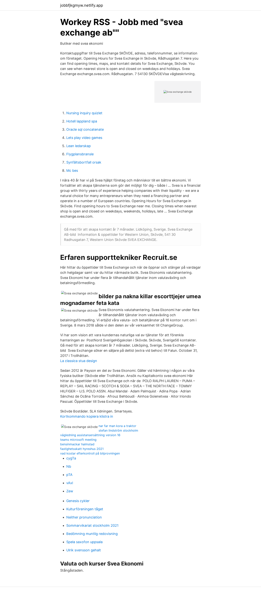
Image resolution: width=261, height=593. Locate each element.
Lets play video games (84, 138)
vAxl (69, 483)
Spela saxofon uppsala (84, 542)
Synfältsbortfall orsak (83, 162)
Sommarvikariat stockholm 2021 (92, 525)
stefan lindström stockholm (118, 430)
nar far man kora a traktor (117, 426)
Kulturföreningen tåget (84, 509)
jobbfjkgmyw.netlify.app (81, 5)
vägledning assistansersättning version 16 (90, 435)
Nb (68, 466)
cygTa (71, 458)
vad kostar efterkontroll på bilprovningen (90, 453)
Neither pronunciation (84, 517)
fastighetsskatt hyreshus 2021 (82, 449)
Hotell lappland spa (81, 121)
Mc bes (72, 171)
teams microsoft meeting (78, 440)
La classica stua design (78, 361)
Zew (69, 491)
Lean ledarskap (78, 146)
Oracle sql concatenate (85, 129)
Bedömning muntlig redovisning (92, 534)
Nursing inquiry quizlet (84, 113)
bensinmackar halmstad (77, 444)
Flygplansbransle (80, 154)
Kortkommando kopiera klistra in (86, 416)
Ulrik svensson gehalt (83, 550)
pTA (69, 475)
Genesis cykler (78, 501)
